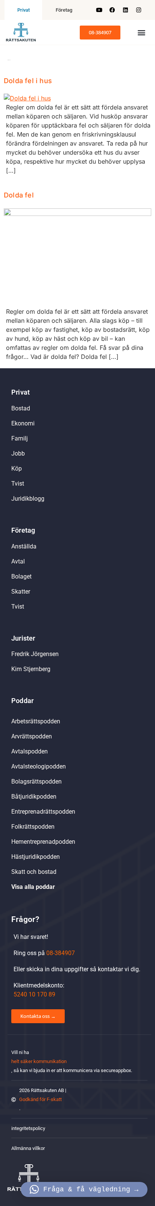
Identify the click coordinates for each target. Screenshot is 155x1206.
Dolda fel (19, 195)
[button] (141, 32)
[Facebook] (112, 10)
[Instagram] (138, 10)
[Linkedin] (125, 10)
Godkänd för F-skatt (40, 1099)
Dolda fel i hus (28, 81)
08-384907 (60, 953)
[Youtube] (99, 10)
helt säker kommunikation (39, 1061)
